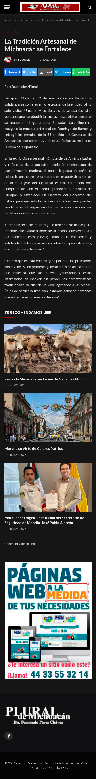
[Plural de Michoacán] (50, 7)
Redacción (25, 59)
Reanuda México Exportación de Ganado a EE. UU (45, 379)
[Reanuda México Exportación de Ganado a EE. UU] (48, 348)
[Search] (89, 7)
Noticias (11, 32)
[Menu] (7, 7)
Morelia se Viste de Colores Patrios (33, 448)
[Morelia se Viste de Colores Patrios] (48, 417)
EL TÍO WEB (59, 768)
